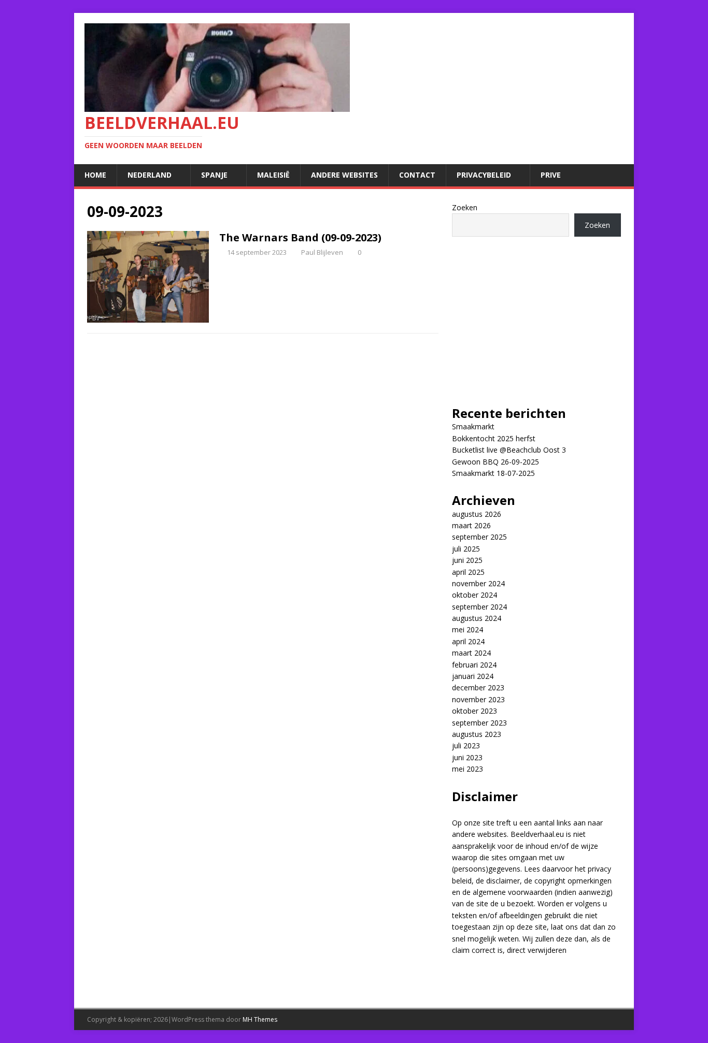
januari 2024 (472, 676)
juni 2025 (467, 560)
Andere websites (344, 175)
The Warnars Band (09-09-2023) (300, 237)
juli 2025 (466, 549)
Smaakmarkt (473, 426)
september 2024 (479, 607)
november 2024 (478, 583)
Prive (551, 175)
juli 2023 (466, 745)
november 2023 (478, 699)
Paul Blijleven (322, 252)
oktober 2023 (474, 711)
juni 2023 (467, 757)
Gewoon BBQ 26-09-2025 (495, 462)
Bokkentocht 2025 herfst (493, 438)
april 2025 (468, 572)
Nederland (150, 175)
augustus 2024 (476, 618)
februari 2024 (474, 665)
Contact (417, 175)
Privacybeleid (484, 175)
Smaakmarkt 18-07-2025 (493, 473)
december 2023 (478, 687)
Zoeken (464, 207)
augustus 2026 (476, 514)
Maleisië (273, 175)
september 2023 (479, 723)
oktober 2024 (474, 595)
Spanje (214, 175)
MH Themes (260, 1019)
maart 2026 (471, 525)
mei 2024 (467, 629)
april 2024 (468, 641)
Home (95, 175)
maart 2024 (471, 653)
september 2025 (479, 537)
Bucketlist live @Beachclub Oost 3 (509, 450)
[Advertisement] (536, 314)
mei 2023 (467, 769)
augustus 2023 (476, 734)
